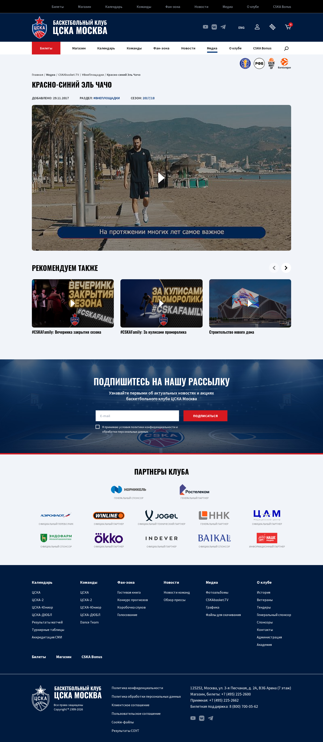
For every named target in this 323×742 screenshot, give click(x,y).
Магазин (84, 6)
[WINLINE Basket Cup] (271, 63)
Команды (144, 6)
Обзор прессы (174, 600)
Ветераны (265, 600)
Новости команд (177, 592)
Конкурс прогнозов (132, 600)
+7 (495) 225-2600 (236, 694)
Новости (201, 6)
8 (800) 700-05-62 (243, 706)
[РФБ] (259, 63)
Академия (264, 644)
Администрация (269, 637)
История (263, 592)
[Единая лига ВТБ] (245, 63)
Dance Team (89, 622)
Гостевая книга (129, 592)
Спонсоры (265, 622)
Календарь (113, 6)
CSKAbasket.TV (68, 75)
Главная (37, 75)
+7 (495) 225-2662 (224, 700)
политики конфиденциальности (153, 427)
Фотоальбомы (217, 592)
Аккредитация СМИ (47, 637)
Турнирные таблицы (48, 629)
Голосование (127, 614)
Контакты (265, 629)
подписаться (205, 416)
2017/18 (148, 98)
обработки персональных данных (125, 432)
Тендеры (264, 607)
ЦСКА (36, 592)
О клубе (253, 6)
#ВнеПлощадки (93, 75)
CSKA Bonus (282, 6)
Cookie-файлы (123, 722)
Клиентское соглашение (130, 705)
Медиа (228, 6)
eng (241, 27)
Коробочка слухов (131, 607)
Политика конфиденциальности (137, 688)
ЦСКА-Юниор (42, 607)
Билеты (58, 6)
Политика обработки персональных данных (146, 696)
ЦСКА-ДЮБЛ (42, 614)
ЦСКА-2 (38, 600)
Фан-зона (172, 6)
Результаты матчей (47, 622)
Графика (212, 607)
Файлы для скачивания (223, 614)
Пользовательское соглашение (136, 713)
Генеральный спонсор (274, 614)
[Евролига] (284, 63)
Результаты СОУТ (125, 730)
